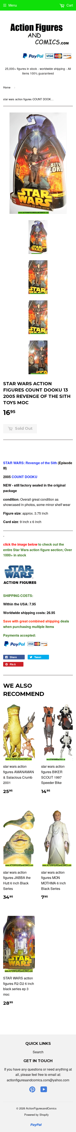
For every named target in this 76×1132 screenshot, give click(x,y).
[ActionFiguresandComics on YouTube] (44, 1090)
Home (6, 87)
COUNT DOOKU (24, 476)
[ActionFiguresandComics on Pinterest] (32, 1090)
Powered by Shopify (36, 1115)
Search (38, 1051)
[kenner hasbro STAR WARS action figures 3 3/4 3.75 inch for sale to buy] (20, 586)
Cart (69, 5)
